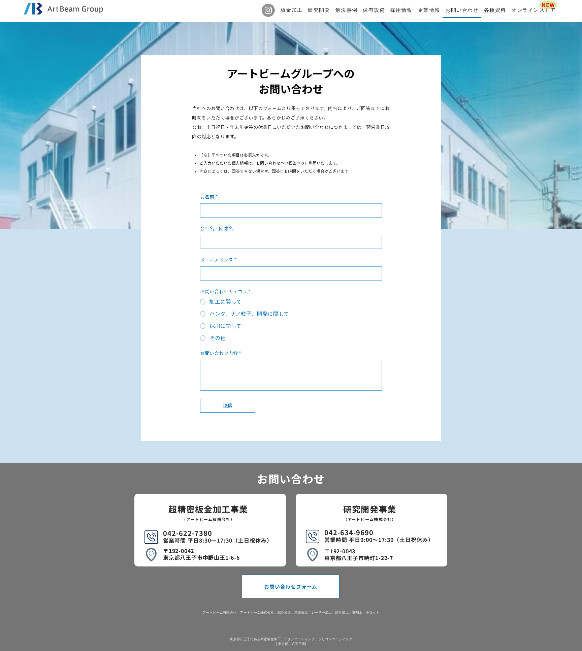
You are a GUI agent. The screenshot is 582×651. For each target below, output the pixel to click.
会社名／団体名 (216, 228)
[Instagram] (268, 10)
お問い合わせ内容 (220, 353)
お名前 (208, 197)
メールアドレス (218, 260)
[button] (291, 11)
